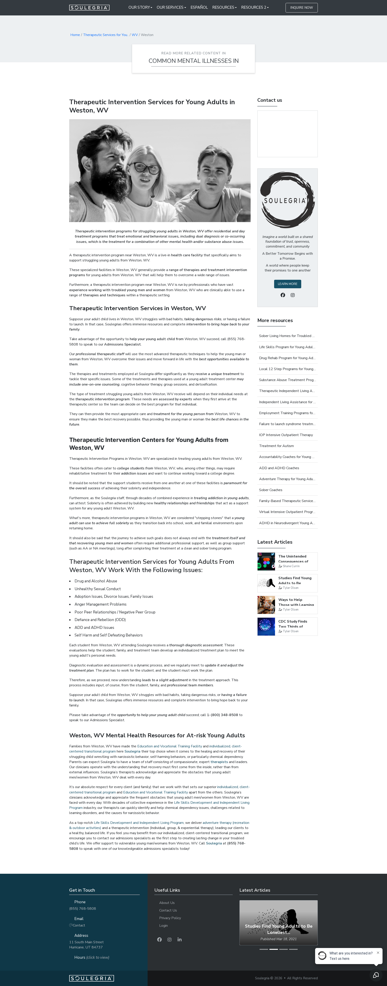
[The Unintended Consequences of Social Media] (266, 561)
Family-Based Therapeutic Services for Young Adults (287, 500)
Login (163, 925)
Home (75, 35)
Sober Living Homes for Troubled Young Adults (287, 335)
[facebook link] (159, 940)
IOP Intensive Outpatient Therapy (286, 435)
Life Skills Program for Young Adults (287, 347)
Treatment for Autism (276, 445)
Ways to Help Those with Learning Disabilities (296, 604)
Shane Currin (291, 566)
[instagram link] (169, 940)
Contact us (269, 100)
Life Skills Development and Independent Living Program (139, 822)
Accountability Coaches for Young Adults (287, 456)
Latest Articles (274, 542)
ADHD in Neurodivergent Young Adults (287, 523)
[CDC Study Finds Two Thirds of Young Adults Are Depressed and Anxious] (266, 627)
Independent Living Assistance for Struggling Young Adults (287, 402)
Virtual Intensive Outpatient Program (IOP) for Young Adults (287, 511)
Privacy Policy (170, 918)
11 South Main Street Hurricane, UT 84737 (86, 945)
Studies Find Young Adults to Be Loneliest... (295, 583)
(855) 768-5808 (82, 908)
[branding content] (92, 7)
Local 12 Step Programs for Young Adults (287, 369)
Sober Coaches (270, 490)
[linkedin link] (179, 940)
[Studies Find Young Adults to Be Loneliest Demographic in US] (266, 583)
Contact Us (168, 910)
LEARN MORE (287, 284)
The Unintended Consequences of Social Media (293, 561)
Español (199, 7)
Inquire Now (301, 7)
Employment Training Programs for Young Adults (287, 413)
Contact (79, 925)
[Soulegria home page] (108, 978)
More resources (275, 320)
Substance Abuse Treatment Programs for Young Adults (287, 379)
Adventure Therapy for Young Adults (287, 479)
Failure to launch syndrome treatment (287, 424)
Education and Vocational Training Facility (169, 746)
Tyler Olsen (291, 588)
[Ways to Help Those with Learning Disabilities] (266, 605)
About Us (167, 902)
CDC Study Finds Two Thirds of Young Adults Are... (295, 626)
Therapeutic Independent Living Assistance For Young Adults (287, 390)
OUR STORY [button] (139, 7)
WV (135, 35)
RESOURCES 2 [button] (253, 7)
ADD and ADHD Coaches (279, 468)
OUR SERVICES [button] (170, 7)
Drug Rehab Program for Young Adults (287, 358)
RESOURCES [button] (223, 7)
